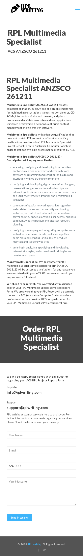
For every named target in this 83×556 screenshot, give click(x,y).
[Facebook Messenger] (44, 550)
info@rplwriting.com (24, 392)
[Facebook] (39, 550)
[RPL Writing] (41, 8)
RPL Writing (34, 544)
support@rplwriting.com (27, 407)
